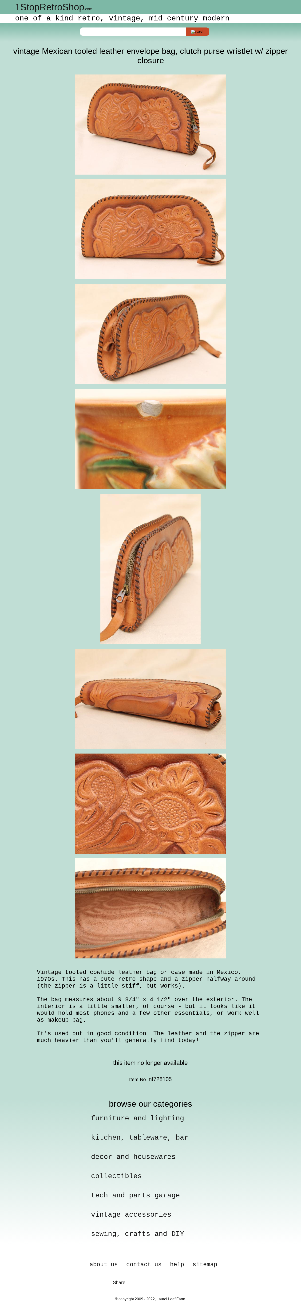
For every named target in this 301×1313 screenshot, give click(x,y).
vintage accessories (131, 1215)
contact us (144, 1264)
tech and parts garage (135, 1196)
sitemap (205, 1264)
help (177, 1264)
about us (104, 1264)
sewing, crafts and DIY (137, 1234)
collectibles (116, 1176)
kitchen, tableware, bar (139, 1138)
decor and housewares (133, 1157)
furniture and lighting (137, 1118)
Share (119, 1282)
